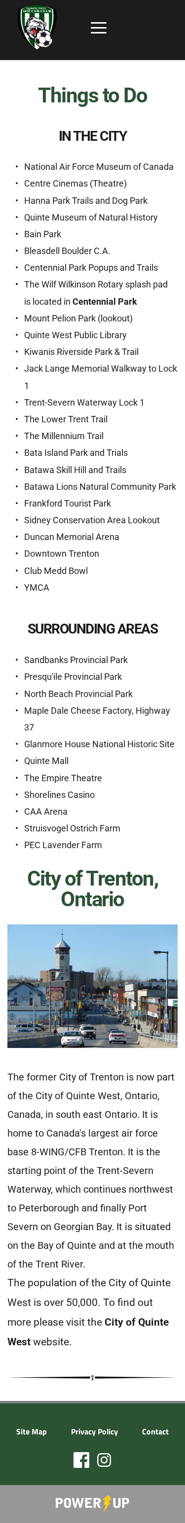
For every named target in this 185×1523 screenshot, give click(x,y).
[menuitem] (31, 1431)
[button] (99, 27)
